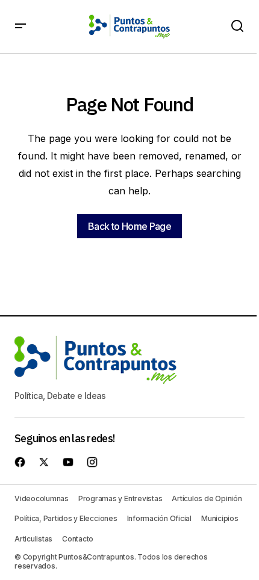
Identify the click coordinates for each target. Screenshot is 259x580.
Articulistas (33, 538)
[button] (20, 26)
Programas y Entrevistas (120, 498)
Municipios (220, 518)
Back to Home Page (129, 226)
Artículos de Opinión (207, 498)
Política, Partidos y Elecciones (65, 518)
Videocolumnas (41, 498)
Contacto (77, 538)
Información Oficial (159, 518)
